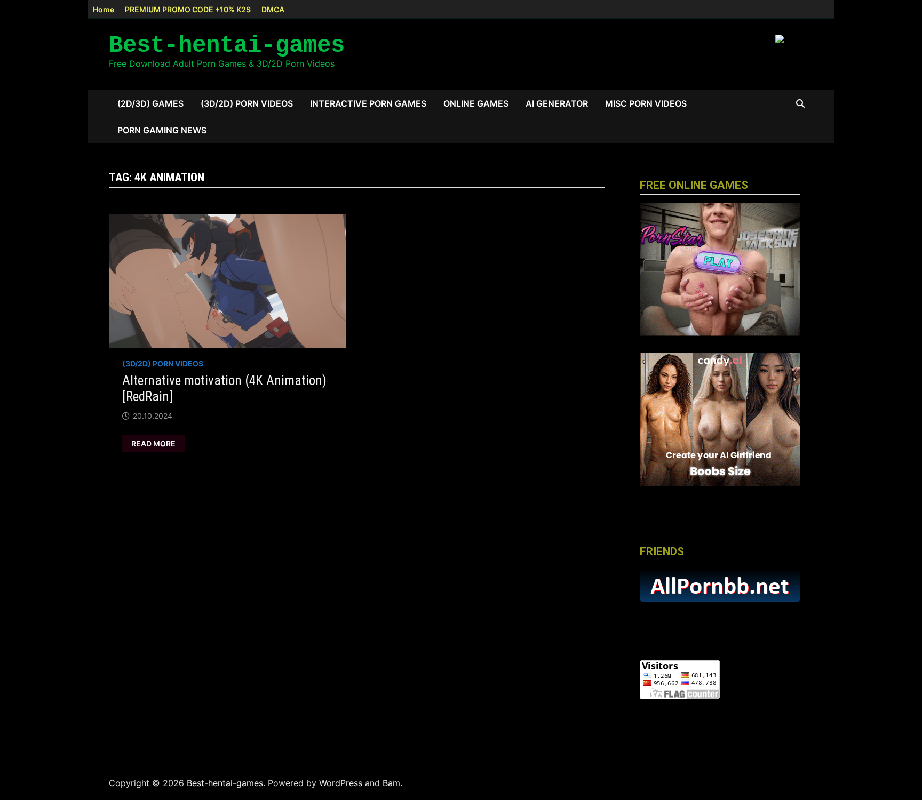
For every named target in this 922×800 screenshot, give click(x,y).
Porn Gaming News (161, 130)
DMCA (272, 9)
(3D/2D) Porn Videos (247, 103)
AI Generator (557, 103)
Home (103, 9)
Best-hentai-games (227, 45)
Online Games (475, 103)
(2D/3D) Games (150, 103)
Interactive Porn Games (368, 103)
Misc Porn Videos (646, 103)
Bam (391, 783)
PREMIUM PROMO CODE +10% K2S (188, 9)
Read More (156, 444)
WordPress (340, 783)
